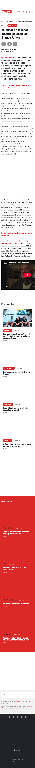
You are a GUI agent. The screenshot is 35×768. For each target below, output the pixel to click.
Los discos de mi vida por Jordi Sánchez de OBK (14, 569)
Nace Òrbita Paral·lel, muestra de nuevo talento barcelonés (15, 409)
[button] (21, 12)
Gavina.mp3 (7, 404)
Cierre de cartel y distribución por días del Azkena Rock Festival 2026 (16, 639)
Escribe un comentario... (11, 695)
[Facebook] (13, 717)
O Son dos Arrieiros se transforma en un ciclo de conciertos (17, 445)
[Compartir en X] (9, 44)
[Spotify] (21, 717)
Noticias (5, 340)
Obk (5, 564)
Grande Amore (12, 25)
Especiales (5, 572)
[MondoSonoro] (7, 11)
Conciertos (5, 606)
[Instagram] (17, 717)
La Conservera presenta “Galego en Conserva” (16, 373)
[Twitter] (9, 717)
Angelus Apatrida (9, 528)
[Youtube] (26, 717)
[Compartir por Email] (15, 44)
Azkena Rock (7, 634)
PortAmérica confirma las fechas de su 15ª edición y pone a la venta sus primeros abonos (16, 336)
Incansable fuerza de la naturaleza (16, 604)
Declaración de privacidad (18, 762)
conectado (18, 701)
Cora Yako (7, 440)
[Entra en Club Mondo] (17, 750)
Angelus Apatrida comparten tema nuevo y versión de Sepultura (16, 533)
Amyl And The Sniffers (10, 600)
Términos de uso (17, 763)
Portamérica (7, 330)
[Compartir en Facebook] (3, 44)
